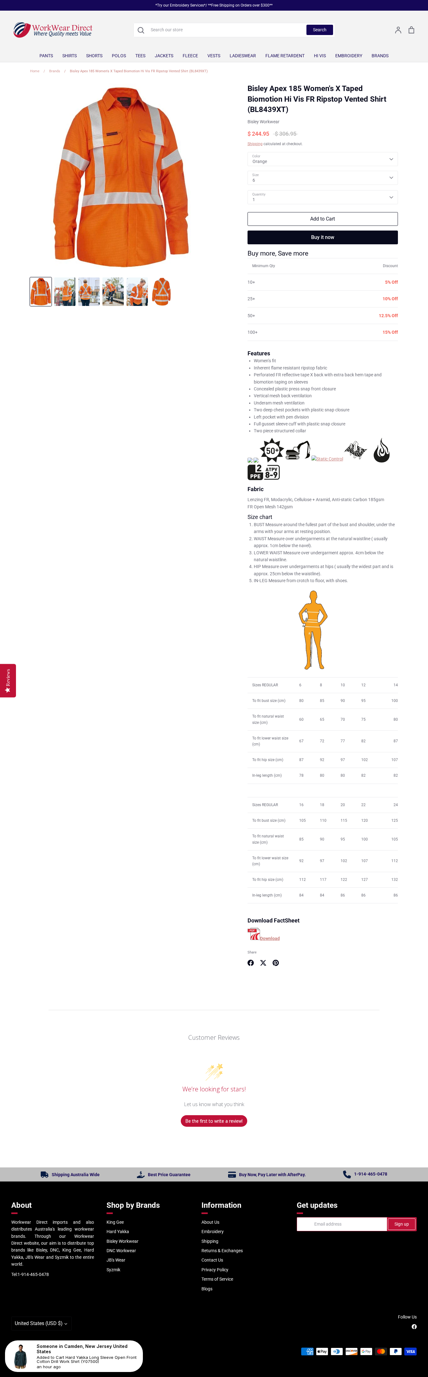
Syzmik (113, 1269)
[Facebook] (414, 1326)
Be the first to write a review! (214, 1121)
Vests (213, 55)
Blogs (206, 1288)
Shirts (69, 55)
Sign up (401, 1224)
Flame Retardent (285, 55)
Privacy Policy (214, 1269)
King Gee (115, 1222)
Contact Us (212, 1260)
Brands (380, 55)
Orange (260, 161)
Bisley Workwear (263, 121)
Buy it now (322, 237)
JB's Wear (116, 1260)
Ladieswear (243, 55)
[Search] (141, 30)
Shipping (255, 144)
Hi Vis (320, 55)
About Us (210, 1222)
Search (319, 29)
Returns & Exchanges (222, 1250)
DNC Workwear (121, 1250)
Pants (46, 55)
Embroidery (348, 55)
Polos (119, 55)
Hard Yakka (118, 1231)
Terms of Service (217, 1279)
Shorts (94, 55)
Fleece (190, 55)
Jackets (164, 55)
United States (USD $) (39, 1323)
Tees (140, 55)
